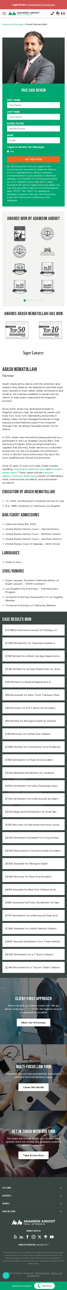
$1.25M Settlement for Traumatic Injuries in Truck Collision (30, 643)
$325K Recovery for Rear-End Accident (28, 876)
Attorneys (18, 24)
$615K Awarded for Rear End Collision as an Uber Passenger (30, 889)
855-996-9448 (52, 13)
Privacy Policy (42, 1273)
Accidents (6, 1195)
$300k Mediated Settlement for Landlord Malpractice (29, 772)
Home (5, 24)
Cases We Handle (33, 1087)
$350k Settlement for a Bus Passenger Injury (31, 785)
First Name (14, 100)
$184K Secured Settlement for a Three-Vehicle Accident (32, 941)
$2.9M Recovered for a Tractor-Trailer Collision (32, 967)
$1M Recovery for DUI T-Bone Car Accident (30, 707)
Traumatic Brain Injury (24, 475)
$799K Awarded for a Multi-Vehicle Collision (31, 928)
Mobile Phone (16, 123)
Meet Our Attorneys (34, 1022)
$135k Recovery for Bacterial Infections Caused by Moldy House (33, 824)
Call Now (46, 1286)
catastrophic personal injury (29, 469)
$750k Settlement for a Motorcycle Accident (31, 798)
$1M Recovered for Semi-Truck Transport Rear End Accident (32, 695)
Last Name (14, 111)
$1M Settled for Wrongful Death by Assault (30, 720)
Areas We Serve (8, 1211)
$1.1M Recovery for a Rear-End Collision (28, 733)
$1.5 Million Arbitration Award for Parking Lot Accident (31, 630)
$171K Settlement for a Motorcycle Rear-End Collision (31, 915)
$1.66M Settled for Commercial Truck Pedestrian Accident (33, 746)
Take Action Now (33, 1155)
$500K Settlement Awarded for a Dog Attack (32, 837)
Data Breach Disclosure (41, 4)
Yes (12, 151)
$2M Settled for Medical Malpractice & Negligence (28, 682)
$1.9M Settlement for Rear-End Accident (29, 759)
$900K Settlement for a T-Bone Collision (29, 954)
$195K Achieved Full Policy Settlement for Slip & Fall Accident (33, 902)
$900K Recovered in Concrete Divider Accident (33, 850)
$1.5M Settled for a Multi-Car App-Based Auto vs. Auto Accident (32, 656)
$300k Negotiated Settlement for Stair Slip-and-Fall (31, 811)
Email (10, 135)
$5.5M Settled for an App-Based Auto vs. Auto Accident (32, 669)
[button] (25, 300)
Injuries (5, 1203)
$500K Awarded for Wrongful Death (26, 863)
